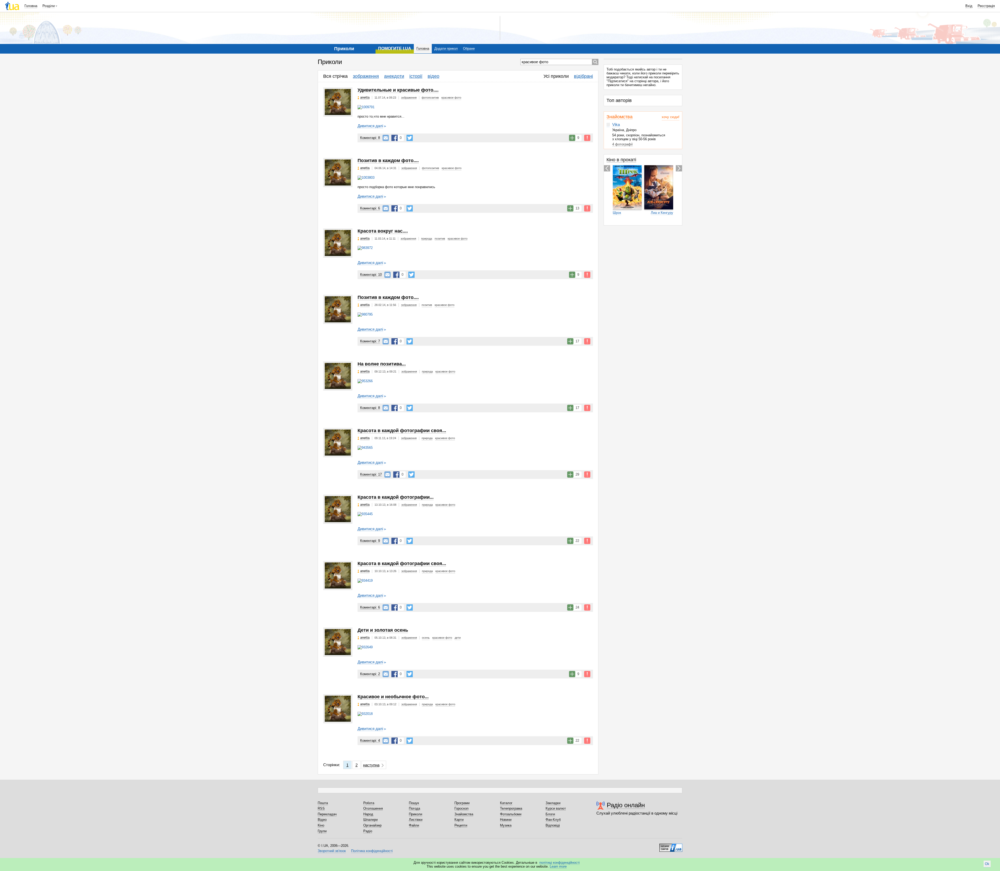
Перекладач (327, 814)
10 (371, 275)
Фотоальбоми (510, 814)
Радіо (367, 831)
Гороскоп (461, 808)
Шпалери (370, 820)
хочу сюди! (670, 117)
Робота (368, 803)
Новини (505, 820)
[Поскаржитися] (587, 138)
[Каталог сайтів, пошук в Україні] (670, 846)
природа (426, 238)
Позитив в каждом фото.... (388, 160)
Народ (368, 814)
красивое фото (451, 97)
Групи (322, 831)
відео (433, 76)
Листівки (415, 820)
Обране (469, 48)
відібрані (583, 76)
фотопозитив (430, 97)
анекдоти (394, 76)
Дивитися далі (370, 126)
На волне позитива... (382, 364)
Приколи (415, 814)
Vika (616, 124)
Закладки (553, 803)
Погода (414, 808)
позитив (440, 238)
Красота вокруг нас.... (383, 231)
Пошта (323, 803)
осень (426, 637)
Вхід (968, 6)
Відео (322, 820)
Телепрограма (511, 808)
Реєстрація (986, 6)
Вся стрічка (335, 76)
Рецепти (460, 825)
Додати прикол (446, 48)
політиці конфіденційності (559, 862)
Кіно (321, 825)
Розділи (48, 6)
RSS (321, 808)
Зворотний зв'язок (332, 851)
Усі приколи (556, 76)
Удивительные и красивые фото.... (398, 90)
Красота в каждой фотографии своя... (402, 430)
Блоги (550, 814)
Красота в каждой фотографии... (396, 497)
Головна (30, 6)
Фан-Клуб (553, 820)
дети (458, 637)
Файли (414, 825)
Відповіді (553, 825)
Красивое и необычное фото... (393, 696)
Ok (987, 864)
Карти (459, 820)
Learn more (558, 866)
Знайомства (620, 116)
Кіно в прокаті (621, 159)
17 (371, 474)
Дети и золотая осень (383, 630)
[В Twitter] (410, 138)
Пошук (414, 803)
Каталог (506, 803)
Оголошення (373, 808)
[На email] (386, 138)
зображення (366, 76)
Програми (462, 803)
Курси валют (556, 808)
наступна (371, 765)
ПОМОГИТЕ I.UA (394, 48)
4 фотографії (622, 144)
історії (415, 76)
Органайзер (372, 825)
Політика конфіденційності (372, 851)
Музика (505, 825)
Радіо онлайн (626, 805)
